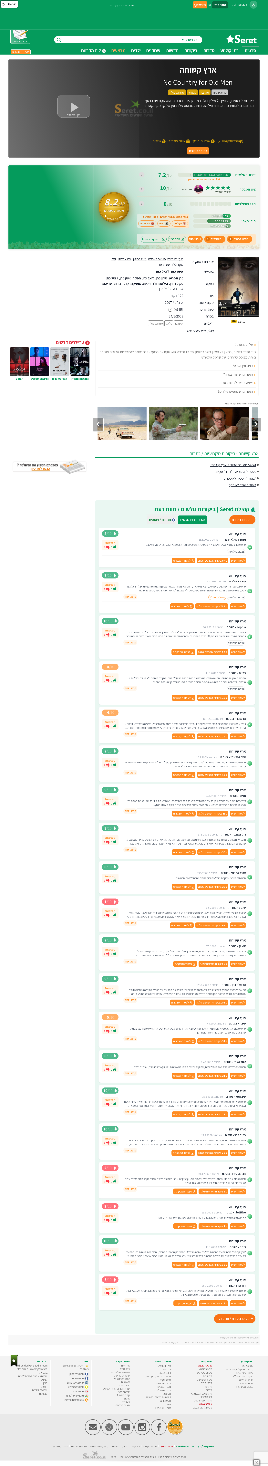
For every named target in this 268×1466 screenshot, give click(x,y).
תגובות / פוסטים (161, 519)
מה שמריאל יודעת (120, 1372)
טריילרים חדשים (70, 342)
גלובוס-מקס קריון (244, 1386)
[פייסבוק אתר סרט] (159, 1434)
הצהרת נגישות (60, 1446)
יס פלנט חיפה (246, 1380)
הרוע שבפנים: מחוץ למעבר (157, 1376)
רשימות (194, 239)
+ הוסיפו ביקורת (242, 519)
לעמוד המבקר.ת (182, 560)
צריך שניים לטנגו (162, 1390)
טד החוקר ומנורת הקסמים (116, 1388)
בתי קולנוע (247, 1365)
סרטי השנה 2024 (203, 1400)
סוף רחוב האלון (163, 1407)
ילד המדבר (124, 1392)
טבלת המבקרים (20, 51)
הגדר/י (226, 303)
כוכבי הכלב (165, 1373)
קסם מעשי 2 (123, 1395)
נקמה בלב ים (164, 1386)
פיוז (169, 1404)
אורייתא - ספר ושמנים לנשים (32, 1376)
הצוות (125, 1446)
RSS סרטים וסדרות (74, 1400)
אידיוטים (125, 1365)
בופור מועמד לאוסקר (242, 485)
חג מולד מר (165, 1400)
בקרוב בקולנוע (204, 1372)
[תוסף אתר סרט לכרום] (109, 1434)
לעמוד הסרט (238, 560)
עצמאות (125, 1382)
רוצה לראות (239, 239)
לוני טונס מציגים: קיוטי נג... (157, 1397)
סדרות (208, 1390)
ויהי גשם (167, 1394)
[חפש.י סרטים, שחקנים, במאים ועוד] (58, 39)
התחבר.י (175, 239)
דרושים (115, 1446)
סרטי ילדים (206, 1383)
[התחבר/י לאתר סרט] (253, 5)
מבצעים (118, 50)
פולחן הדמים (164, 1365)
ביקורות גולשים (192, 519)
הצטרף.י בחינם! (151, 239)
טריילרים (207, 1376)
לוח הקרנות (91, 50)
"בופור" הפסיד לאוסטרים (239, 478)
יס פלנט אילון (246, 1383)
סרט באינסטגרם (75, 1382)
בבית (161, 223)
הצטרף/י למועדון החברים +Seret (195, 1446)
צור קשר (135, 1446)
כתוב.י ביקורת (198, 151)
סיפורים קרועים (122, 1375)
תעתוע (19, 378)
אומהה (126, 1398)
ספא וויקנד (165, 1380)
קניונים (44, 1379)
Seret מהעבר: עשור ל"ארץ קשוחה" (233, 465)
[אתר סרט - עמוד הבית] (241, 41)
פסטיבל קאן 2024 (202, 1407)
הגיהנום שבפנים (40, 378)
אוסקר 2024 (205, 1404)
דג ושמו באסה (164, 1383)
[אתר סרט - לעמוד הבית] (14, 1365)
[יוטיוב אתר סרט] (126, 1434)
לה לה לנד (165, 1369)
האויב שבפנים (123, 1405)
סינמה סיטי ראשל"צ (243, 1376)
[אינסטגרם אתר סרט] (142, 1434)
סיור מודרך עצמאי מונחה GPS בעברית (31, 1370)
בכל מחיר (125, 1369)
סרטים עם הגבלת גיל (201, 1393)
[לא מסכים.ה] (107, 547)
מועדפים (214, 239)
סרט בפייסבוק (76, 1374)
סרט (160, 1457)
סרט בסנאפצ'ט (76, 1387)
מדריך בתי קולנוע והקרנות (239, 1369)
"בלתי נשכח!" (222, 192)
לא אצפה (145, 223)
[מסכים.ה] (114, 547)
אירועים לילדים (39, 1390)
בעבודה (126, 1402)
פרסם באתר (166, 1446)
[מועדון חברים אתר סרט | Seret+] (93, 1434)
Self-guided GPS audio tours (31, 1365)
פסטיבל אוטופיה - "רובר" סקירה (235, 471)
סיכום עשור (206, 1397)
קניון (45, 1383)
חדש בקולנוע (205, 1369)
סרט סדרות (78, 1378)
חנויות (44, 1386)
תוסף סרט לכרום (75, 1395)
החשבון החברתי (80, 378)
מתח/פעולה (156, 323)
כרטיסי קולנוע (205, 1365)
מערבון (179, 323)
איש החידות (124, 1385)
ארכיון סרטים (195, 330)
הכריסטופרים (59, 378)
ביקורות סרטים (204, 1379)
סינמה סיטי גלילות (244, 1373)
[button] (9, 4)
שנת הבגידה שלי (121, 1379)
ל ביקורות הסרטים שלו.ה (212, 560)
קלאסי (168, 323)
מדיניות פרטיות (79, 1446)
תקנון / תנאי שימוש (99, 1446)
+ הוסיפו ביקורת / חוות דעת (234, 1318)
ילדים (136, 50)
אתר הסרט (229, 403)
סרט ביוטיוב (78, 1391)
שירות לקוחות (150, 1446)
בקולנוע (178, 223)
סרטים (208, 1386)
